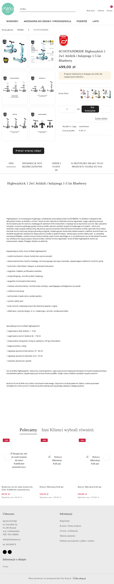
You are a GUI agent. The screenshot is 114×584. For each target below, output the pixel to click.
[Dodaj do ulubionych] (106, 109)
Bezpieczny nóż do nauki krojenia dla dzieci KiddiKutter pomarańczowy (17, 488)
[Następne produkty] (106, 457)
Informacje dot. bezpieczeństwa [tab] (32, 165)
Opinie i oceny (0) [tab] (56, 166)
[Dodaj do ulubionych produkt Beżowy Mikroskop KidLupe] (109, 441)
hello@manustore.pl (11, 539)
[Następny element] (107, 94)
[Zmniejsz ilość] (61, 109)
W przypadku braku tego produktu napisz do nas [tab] (87, 165)
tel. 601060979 (9, 544)
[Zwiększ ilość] (73, 109)
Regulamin (65, 521)
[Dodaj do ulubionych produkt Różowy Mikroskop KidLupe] (71, 441)
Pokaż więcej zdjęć (28, 150)
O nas (5, 566)
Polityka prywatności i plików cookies (77, 541)
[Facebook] (5, 552)
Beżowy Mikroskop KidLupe (89, 487)
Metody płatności (67, 536)
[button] (106, 21)
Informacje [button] (66, 513)
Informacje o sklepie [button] (14, 559)
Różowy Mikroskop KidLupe (52, 487)
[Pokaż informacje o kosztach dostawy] (87, 130)
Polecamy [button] (28, 429)
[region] (95, 94)
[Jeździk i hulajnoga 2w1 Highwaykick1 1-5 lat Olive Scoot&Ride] (96, 94)
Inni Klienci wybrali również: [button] (68, 429)
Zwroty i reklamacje (69, 531)
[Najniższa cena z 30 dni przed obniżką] (35, 497)
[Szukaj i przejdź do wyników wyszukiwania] (73, 9)
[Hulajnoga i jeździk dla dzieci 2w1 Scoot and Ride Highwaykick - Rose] (85, 94)
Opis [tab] (11, 163)
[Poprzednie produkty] (8, 457)
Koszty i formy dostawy (70, 526)
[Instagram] (10, 552)
